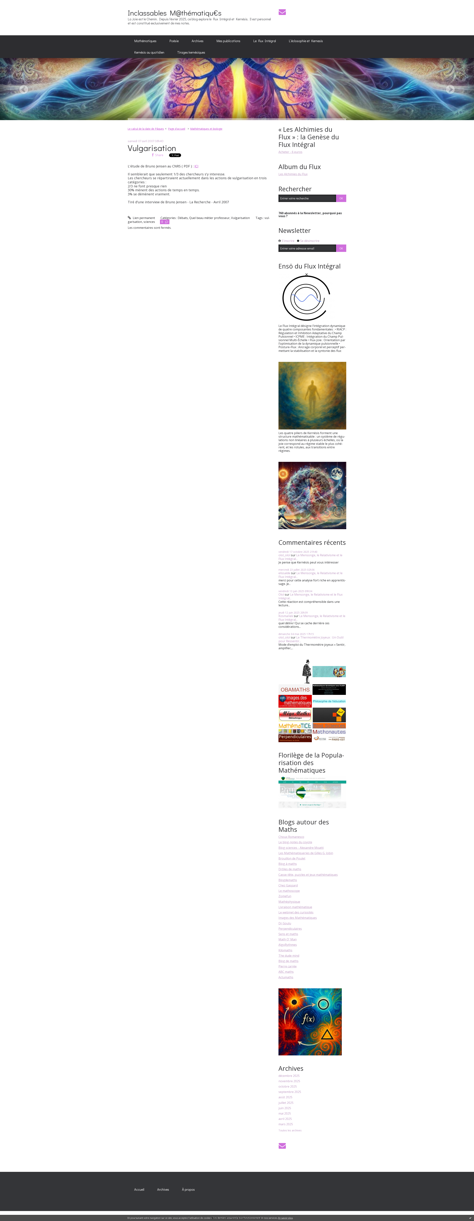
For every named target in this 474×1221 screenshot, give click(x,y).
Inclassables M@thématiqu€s (174, 13)
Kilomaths (285, 950)
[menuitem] (145, 41)
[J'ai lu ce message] (470, 1217)
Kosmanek (285, 616)
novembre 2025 (289, 1081)
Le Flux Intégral (264, 41)
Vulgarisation (152, 147)
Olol (281, 594)
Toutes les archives (290, 1130)
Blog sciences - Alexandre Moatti (301, 848)
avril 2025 (285, 1119)
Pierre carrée (287, 966)
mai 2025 (284, 1113)
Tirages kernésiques (191, 52)
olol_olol (284, 555)
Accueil (139, 1189)
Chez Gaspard (288, 885)
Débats (183, 218)
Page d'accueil (176, 128)
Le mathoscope (289, 891)
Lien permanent (143, 218)
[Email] (282, 12)
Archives (197, 41)
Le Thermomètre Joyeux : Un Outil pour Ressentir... (310, 639)
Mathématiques (145, 41)
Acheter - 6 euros (290, 152)
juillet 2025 (285, 1103)
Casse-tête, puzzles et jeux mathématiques (308, 875)
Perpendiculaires (290, 929)
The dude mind (288, 956)
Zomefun (284, 896)
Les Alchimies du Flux (293, 174)
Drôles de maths (289, 869)
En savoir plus (285, 1218)
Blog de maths (288, 961)
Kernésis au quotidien (149, 52)
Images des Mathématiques (297, 918)
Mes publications (228, 41)
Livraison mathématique (295, 907)
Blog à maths (287, 864)
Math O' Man (287, 939)
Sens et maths (288, 934)
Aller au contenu (13, 3)
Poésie (174, 41)
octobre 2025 (287, 1086)
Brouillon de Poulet (291, 858)
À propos (188, 1189)
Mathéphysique (289, 902)
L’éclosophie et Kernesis (306, 41)
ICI (196, 166)
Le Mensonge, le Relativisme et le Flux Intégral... (310, 557)
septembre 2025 (289, 1092)
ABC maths (286, 972)
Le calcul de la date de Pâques (146, 128)
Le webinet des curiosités (295, 912)
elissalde (284, 573)
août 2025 (285, 1097)
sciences (149, 222)
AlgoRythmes (287, 945)
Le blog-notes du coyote (295, 842)
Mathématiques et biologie (206, 128)
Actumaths (285, 977)
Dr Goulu (284, 923)
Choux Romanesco (291, 837)
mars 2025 (285, 1124)
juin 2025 (284, 1108)
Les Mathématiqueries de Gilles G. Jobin (305, 853)
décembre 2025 (289, 1076)
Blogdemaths (287, 880)
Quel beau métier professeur (209, 218)
